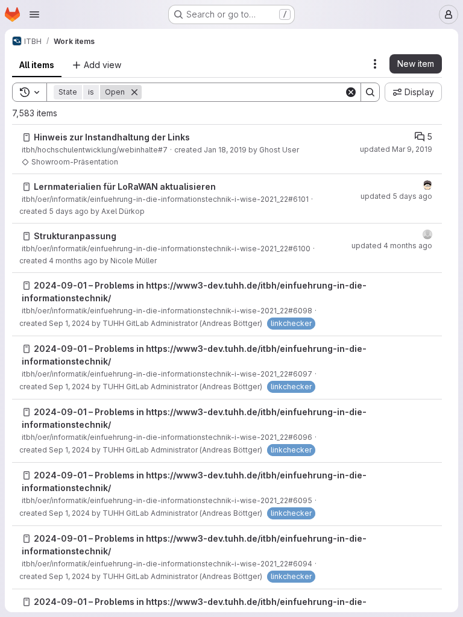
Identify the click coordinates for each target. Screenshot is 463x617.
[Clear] (351, 92)
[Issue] (26, 137)
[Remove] (134, 92)
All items (36, 65)
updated (396, 149)
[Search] (370, 92)
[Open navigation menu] (34, 14)
